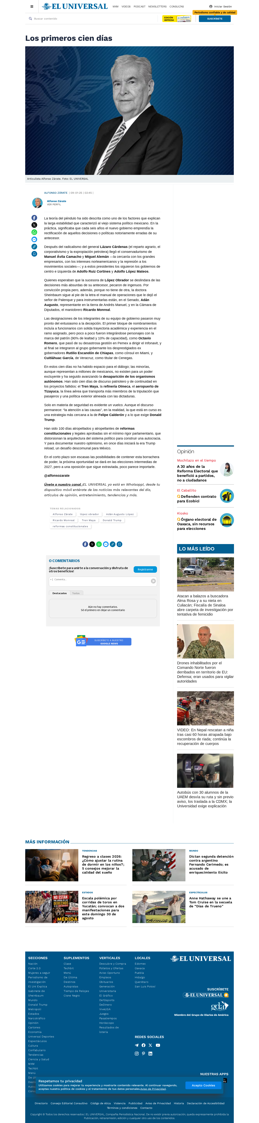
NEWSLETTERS (157, 6)
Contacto (146, 1107)
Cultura (33, 1045)
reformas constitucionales (70, 526)
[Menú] (32, 6)
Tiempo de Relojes (76, 990)
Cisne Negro (72, 995)
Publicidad (135, 1103)
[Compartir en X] (34, 225)
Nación (33, 963)
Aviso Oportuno (109, 972)
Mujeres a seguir (39, 972)
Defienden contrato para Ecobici (196, 498)
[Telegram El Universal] (137, 1046)
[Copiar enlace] (34, 246)
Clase (67, 963)
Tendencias (35, 1054)
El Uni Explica (37, 986)
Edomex (140, 963)
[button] (215, 18)
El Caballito (186, 490)
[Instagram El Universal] (137, 1053)
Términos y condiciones (122, 1107)
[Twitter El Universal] (150, 1046)
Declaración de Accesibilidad (205, 1103)
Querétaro (141, 981)
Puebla (139, 972)
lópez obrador (89, 514)
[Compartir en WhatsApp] (34, 232)
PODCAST (139, 6)
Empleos (105, 977)
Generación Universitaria (107, 988)
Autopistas (71, 986)
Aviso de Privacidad (158, 1103)
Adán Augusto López (120, 514)
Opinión (185, 451)
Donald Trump (112, 520)
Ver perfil (54, 204)
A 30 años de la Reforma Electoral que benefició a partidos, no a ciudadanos (197, 473)
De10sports (107, 1000)
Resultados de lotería (109, 1029)
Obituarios (106, 981)
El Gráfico (106, 995)
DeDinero (105, 1004)
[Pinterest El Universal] (143, 1053)
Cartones (34, 1027)
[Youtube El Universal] (158, 1046)
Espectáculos (37, 1041)
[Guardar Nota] (34, 254)
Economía (35, 1031)
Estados (33, 1013)
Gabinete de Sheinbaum (36, 993)
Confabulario (37, 1050)
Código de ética (100, 1103)
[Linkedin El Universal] (150, 1053)
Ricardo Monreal (64, 520)
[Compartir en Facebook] (34, 218)
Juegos (104, 1013)
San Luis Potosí (145, 986)
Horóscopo (106, 1022)
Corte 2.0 (34, 968)
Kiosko (182, 513)
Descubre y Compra (112, 963)
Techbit (33, 1068)
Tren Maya (89, 520)
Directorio (41, 1103)
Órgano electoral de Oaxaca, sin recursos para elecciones (197, 524)
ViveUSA (105, 1009)
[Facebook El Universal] (143, 1046)
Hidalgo (140, 977)
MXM (116, 6)
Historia (179, 1103)
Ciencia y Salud (38, 1059)
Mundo (33, 1000)
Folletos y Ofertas (111, 968)
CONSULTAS (177, 6)
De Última (70, 977)
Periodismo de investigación (38, 979)
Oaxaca (140, 968)
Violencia (120, 1103)
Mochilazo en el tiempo (196, 460)
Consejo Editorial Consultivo (69, 1103)
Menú (32, 1072)
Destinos (69, 981)
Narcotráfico (36, 1018)
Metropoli (34, 1009)
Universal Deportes (41, 1036)
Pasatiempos (108, 1018)
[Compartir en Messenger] (34, 239)
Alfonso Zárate (55, 192)
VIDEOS (126, 6)
